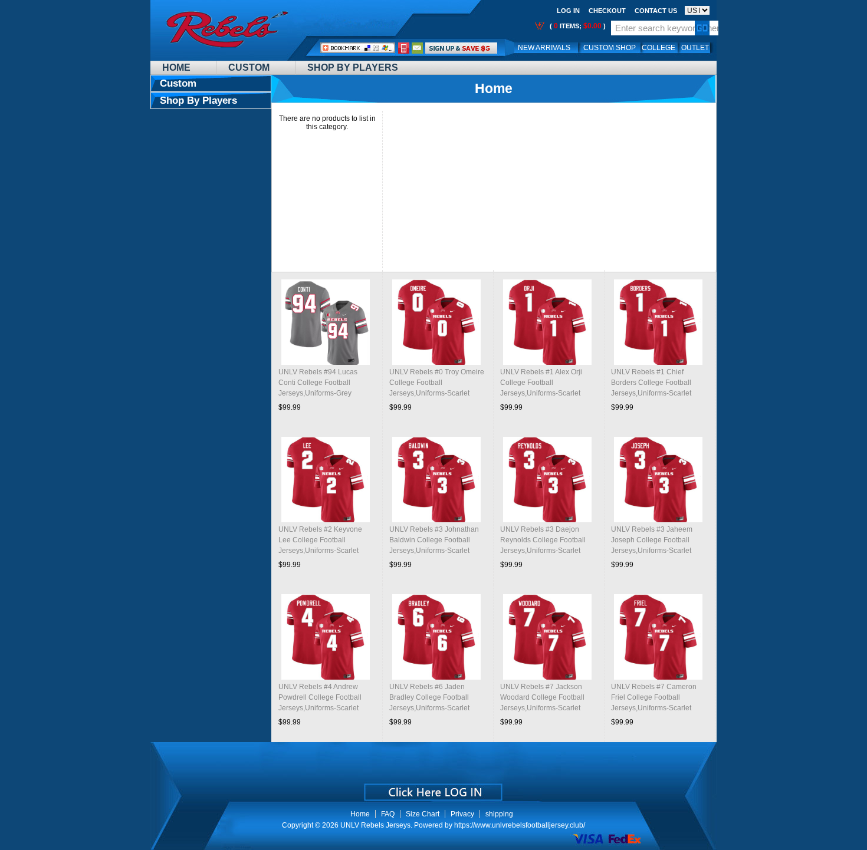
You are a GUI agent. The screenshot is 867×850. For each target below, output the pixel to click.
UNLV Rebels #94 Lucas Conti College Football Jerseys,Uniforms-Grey (317, 382)
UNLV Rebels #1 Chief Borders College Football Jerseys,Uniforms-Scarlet (651, 382)
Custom (249, 67)
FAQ (388, 814)
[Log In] (461, 47)
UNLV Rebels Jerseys (375, 825)
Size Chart (422, 814)
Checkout (607, 10)
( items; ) (577, 25)
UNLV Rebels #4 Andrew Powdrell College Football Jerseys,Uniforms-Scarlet (320, 697)
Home (176, 67)
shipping (499, 814)
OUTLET (695, 48)
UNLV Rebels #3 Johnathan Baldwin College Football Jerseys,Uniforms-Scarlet (434, 540)
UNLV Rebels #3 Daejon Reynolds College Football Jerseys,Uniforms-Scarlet (543, 540)
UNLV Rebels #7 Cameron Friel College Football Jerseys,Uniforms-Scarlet (654, 697)
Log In (568, 10)
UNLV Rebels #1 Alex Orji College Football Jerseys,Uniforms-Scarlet (541, 382)
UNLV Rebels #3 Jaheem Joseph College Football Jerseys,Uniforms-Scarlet (651, 540)
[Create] (432, 788)
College (658, 48)
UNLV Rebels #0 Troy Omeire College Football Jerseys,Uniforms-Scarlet (436, 382)
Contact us (656, 10)
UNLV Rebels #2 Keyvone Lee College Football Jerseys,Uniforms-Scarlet (320, 540)
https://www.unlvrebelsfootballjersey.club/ (519, 825)
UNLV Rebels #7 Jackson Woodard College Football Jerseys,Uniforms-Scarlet (542, 697)
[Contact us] (417, 47)
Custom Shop (609, 48)
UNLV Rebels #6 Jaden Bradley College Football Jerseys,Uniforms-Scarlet (429, 697)
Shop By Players (352, 67)
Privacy (462, 814)
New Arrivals (544, 48)
